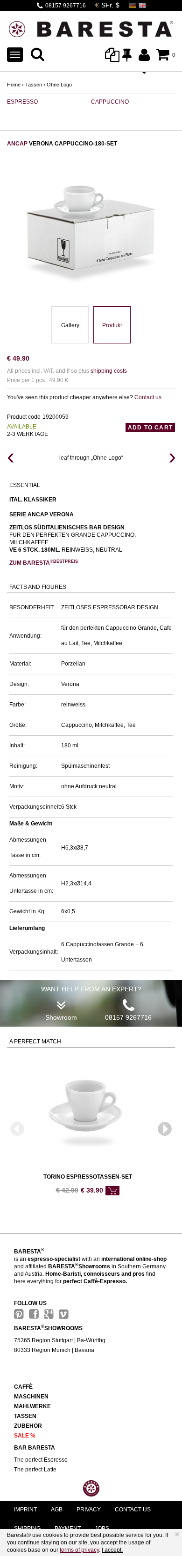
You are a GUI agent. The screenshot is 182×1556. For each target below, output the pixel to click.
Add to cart (150, 427)
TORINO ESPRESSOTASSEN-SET (87, 1177)
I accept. (112, 1550)
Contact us (147, 397)
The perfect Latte (35, 1469)
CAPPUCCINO (110, 102)
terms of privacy (79, 1550)
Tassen (33, 84)
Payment (68, 1528)
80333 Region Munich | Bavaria (54, 1350)
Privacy (89, 1509)
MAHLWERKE (32, 1406)
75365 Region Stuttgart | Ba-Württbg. (60, 1340)
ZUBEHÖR (28, 1426)
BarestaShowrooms (48, 1328)
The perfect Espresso (41, 1460)
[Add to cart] (112, 1190)
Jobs (102, 1528)
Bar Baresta (34, 1447)
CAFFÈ (23, 1387)
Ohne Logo (59, 84)
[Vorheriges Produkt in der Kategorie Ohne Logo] (10, 457)
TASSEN (25, 1416)
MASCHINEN (31, 1396)
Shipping (27, 1528)
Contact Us (133, 1509)
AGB (57, 1509)
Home (14, 84)
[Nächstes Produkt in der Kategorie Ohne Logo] (171, 457)
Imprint (25, 1509)
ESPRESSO (22, 102)
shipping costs (109, 371)
